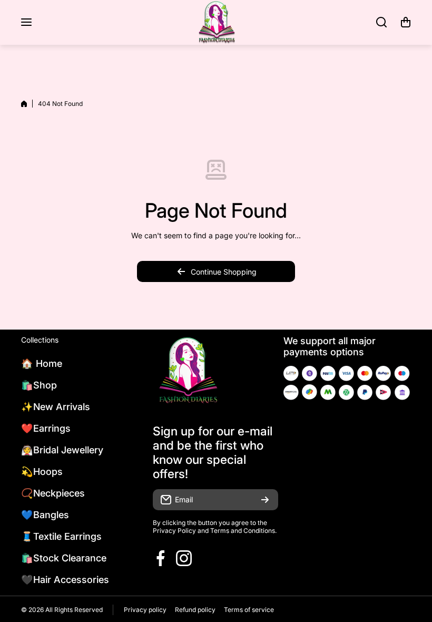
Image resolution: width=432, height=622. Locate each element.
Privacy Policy (174, 530)
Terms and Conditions (242, 530)
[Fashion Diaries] (216, 22)
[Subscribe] (265, 499)
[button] (405, 22)
